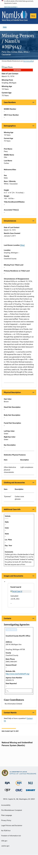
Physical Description (12, 392)
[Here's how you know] (19, 4)
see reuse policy (28, 61)
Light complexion (26, 467)
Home (5, 27)
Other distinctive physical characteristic (10, 469)
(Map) (22, 245)
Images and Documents (13, 576)
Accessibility (5, 805)
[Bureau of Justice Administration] (7, 782)
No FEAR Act (5, 831)
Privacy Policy (6, 820)
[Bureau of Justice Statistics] (19, 785)
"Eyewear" (7, 496)
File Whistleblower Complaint (11, 810)
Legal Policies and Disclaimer (11, 825)
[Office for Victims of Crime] (19, 790)
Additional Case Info (12, 509)
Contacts (7, 618)
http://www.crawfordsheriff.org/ (18, 674)
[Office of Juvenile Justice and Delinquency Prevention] (7, 791)
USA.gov (4, 841)
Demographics (10, 126)
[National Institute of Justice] (30, 782)
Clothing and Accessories (14, 482)
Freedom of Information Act (11, 836)
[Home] (15, 16)
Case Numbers (10, 102)
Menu (33, 16)
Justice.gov (5, 846)
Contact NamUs (10, 713)
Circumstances (10, 221)
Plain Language (6, 815)
